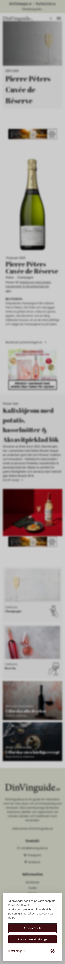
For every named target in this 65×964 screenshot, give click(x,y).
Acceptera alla (32, 928)
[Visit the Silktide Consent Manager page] (52, 951)
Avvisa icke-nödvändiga (32, 939)
